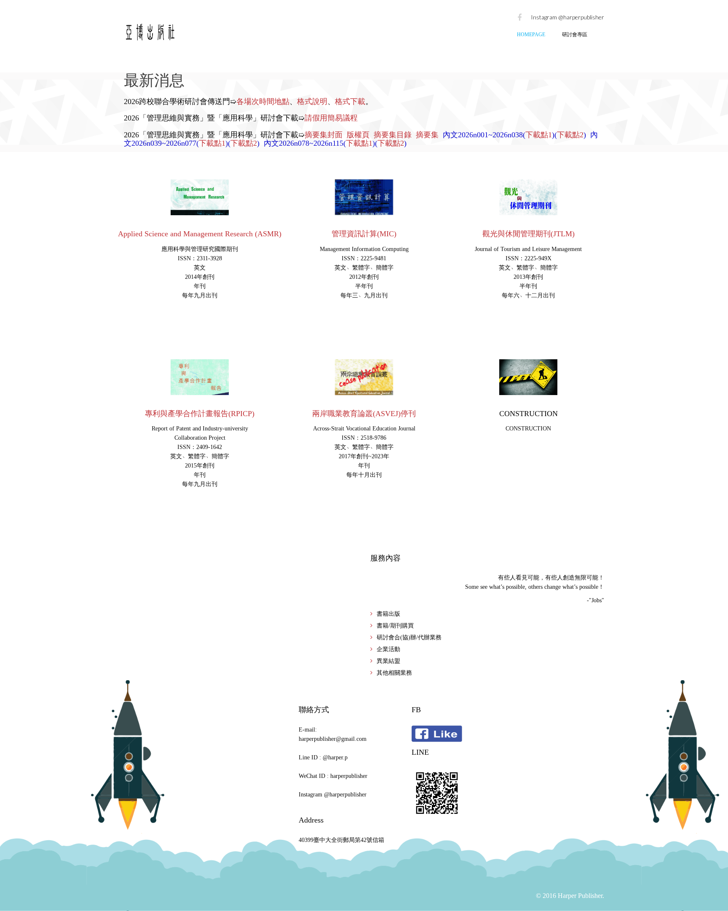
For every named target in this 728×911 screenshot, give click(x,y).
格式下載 (350, 101)
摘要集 (427, 135)
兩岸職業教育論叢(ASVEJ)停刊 (364, 413)
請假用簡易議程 (331, 118)
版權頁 (358, 135)
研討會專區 (574, 34)
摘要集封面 (324, 135)
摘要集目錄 (393, 135)
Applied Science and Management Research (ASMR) (199, 234)
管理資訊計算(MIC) (364, 234)
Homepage (531, 34)
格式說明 (312, 101)
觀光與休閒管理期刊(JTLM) (528, 234)
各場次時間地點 (262, 101)
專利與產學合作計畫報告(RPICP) (199, 413)
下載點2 (570, 135)
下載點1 (538, 135)
